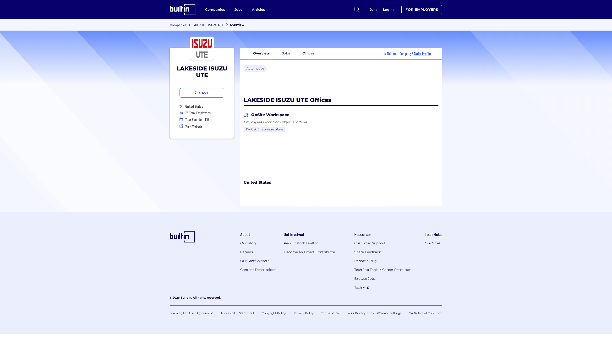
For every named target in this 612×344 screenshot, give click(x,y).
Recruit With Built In (301, 243)
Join (373, 9)
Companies (215, 9)
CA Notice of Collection (425, 313)
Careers (246, 252)
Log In (388, 9)
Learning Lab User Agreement (191, 313)
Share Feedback (367, 252)
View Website (193, 126)
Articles (258, 9)
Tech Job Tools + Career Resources (382, 270)
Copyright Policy (274, 313)
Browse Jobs (365, 278)
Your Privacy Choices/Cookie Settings (374, 313)
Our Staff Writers (254, 261)
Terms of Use (330, 313)
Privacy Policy (304, 313)
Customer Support (370, 243)
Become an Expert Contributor (309, 252)
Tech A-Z (361, 287)
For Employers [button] (421, 9)
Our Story (248, 243)
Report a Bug (365, 261)
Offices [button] (308, 53)
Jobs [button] (286, 53)
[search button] (357, 9)
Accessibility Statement (237, 313)
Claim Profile (422, 53)
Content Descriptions (258, 270)
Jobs (238, 9)
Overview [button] (261, 53)
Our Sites (432, 243)
